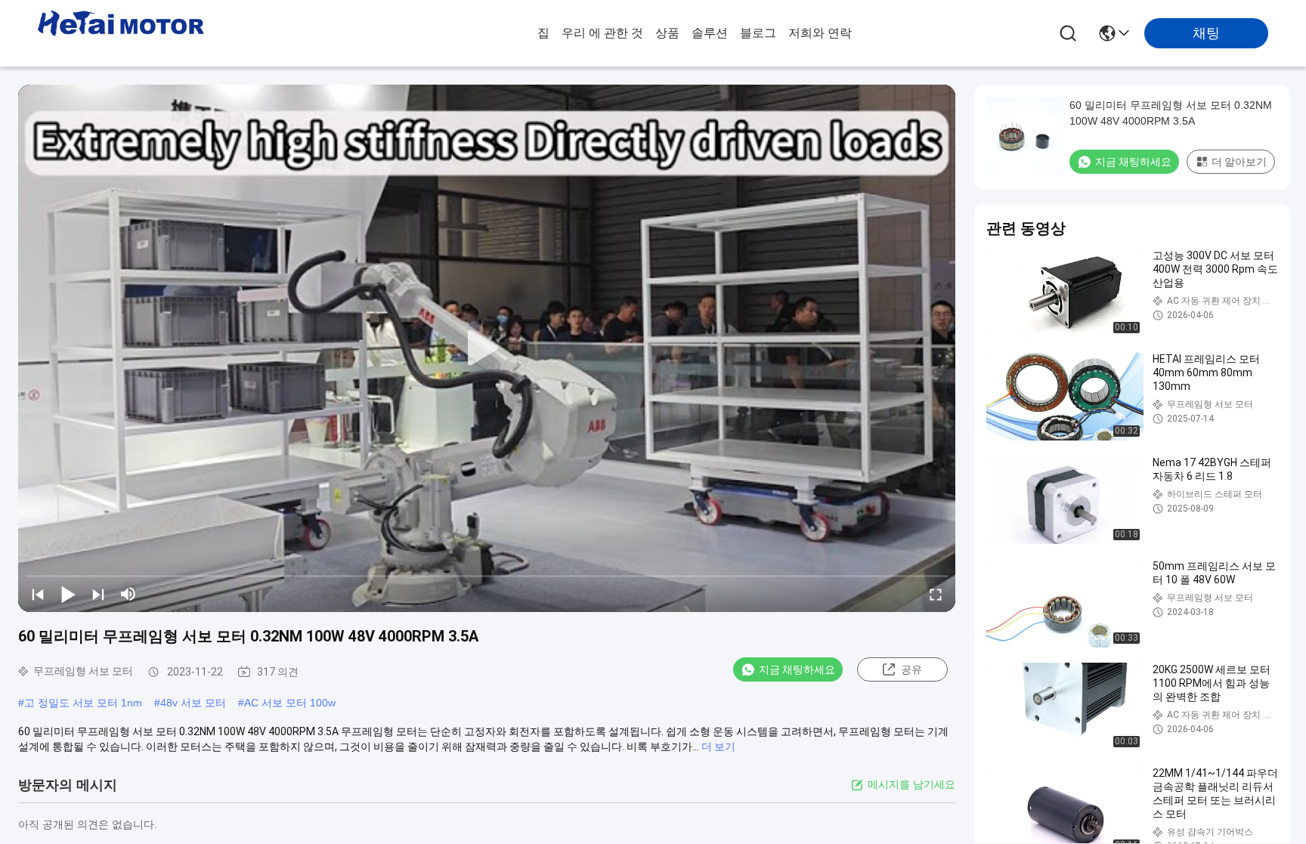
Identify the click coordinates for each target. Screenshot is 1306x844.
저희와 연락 (820, 32)
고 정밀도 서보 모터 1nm (83, 703)
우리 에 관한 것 (602, 32)
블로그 (758, 32)
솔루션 (710, 32)
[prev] (38, 594)
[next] (98, 594)
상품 (667, 32)
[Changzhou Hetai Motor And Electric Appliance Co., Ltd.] (121, 33)
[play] (487, 348)
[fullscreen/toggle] (936, 594)
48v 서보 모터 (193, 703)
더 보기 (718, 746)
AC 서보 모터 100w (290, 703)
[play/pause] (68, 594)
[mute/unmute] (128, 594)
